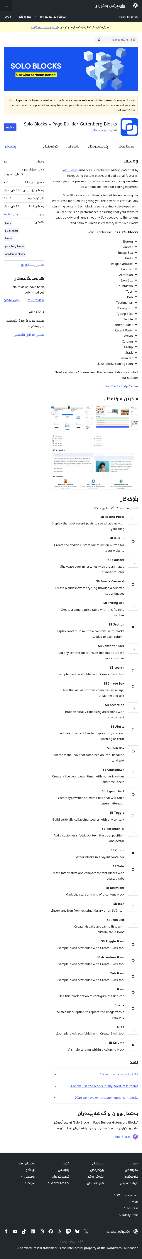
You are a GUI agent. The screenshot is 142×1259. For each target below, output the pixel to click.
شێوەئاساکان (95, 1183)
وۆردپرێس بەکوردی (118, 1231)
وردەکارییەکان (125, 146)
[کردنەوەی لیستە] (6, 5)
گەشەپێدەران (60, 1176)
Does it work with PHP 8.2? (119, 1074)
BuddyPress (128, 1215)
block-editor (11, 231)
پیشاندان (98, 1163)
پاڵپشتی (63, 1170)
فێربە (66, 1163)
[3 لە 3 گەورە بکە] (133, 440)
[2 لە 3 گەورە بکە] (88, 410)
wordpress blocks (15, 254)
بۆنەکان (30, 1170)
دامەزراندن (73, 146)
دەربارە (134, 1163)
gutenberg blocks (14, 246)
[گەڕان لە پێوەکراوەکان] (99, 39)
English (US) (11, 214)
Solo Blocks (99, 130)
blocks (8, 239)
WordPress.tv (58, 1183)
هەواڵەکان (131, 1170)
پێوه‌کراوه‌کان (95, 1176)
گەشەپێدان (50, 146)
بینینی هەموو (12, 300)
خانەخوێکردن (130, 1176)
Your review (35, 300)
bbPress (131, 1208)
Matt (133, 1202)
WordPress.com (126, 1195)
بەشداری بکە (26, 1163)
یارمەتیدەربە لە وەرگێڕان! (45, 27)
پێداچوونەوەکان (98, 146)
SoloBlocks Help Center (121, 386)
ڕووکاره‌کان (97, 1170)
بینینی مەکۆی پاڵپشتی (29, 335)
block (8, 223)
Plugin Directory (128, 16)
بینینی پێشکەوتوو (32, 265)
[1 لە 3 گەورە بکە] (133, 410)
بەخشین (28, 1176)
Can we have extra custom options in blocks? (106, 1097)
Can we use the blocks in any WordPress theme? (104, 1086)
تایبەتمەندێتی (129, 1183)
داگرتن (10, 127)
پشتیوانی (10, 146)
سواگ (29, 1183)
